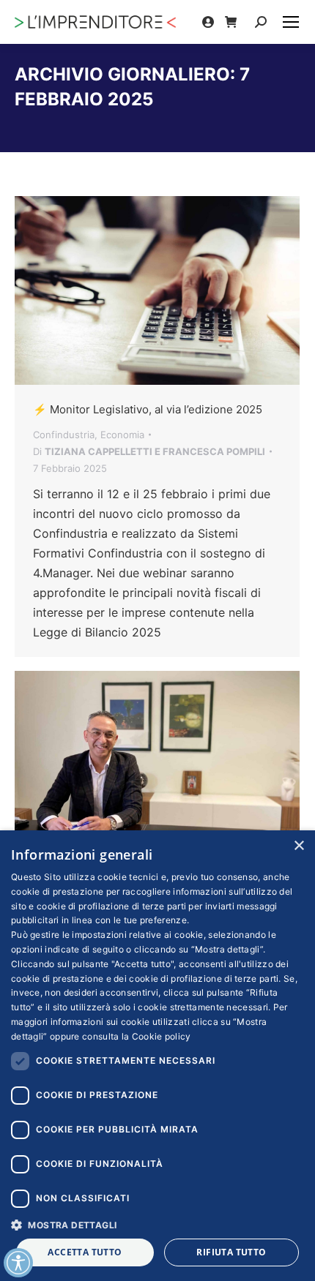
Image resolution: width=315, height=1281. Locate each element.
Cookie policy (161, 1036)
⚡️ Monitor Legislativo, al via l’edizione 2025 (147, 409)
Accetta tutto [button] (85, 1252)
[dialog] (157, 1055)
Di (149, 451)
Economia (122, 434)
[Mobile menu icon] (290, 21)
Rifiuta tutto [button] (231, 1252)
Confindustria (63, 434)
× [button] (298, 846)
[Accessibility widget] (18, 1262)
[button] (157, 1224)
